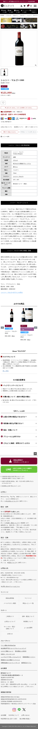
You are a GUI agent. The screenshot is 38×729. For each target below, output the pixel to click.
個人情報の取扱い (25, 719)
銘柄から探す (11, 11)
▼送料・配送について (12, 523)
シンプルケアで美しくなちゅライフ (11, 657)
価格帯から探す (18, 11)
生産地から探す (5, 11)
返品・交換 (4, 537)
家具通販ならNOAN (20, 651)
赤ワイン (15, 166)
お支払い (4, 492)
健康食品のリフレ (26, 662)
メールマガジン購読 (10, 603)
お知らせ (10, 633)
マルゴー (22, 15)
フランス (8, 15)
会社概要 (4, 668)
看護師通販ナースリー (29, 657)
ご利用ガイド (10, 616)
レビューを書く (6, 136)
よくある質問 (28, 627)
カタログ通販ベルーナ (7, 651)
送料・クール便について (30, 127)
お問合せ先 (4, 568)
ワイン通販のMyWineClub (8, 645)
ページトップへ (35, 453)
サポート (4, 610)
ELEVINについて (14, 715)
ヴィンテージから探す (26, 11)
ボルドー (15, 15)
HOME (2, 15)
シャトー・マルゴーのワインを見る (12, 292)
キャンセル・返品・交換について (10, 627)
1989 (14, 157)
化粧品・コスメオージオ (8, 654)
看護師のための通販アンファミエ (10, 660)
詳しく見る (6, 371)
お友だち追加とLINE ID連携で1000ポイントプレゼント (22, 469)
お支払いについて (9, 621)
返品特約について (18, 127)
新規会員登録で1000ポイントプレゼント (21, 461)
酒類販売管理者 (6, 692)
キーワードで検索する (34, 11)
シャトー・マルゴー (18, 176)
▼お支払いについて (11, 501)
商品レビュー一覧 (28, 603)
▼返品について (11, 562)
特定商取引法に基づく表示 (9, 719)
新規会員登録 (10, 598)
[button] (2, 328)
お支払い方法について (6, 127)
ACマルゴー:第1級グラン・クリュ (22, 163)
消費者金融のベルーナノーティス (10, 662)
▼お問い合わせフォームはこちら (10, 586)
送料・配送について (28, 616)
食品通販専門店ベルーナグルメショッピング (13, 648)
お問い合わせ (25, 715)
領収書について (28, 621)
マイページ (4, 592)
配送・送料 (4, 507)
